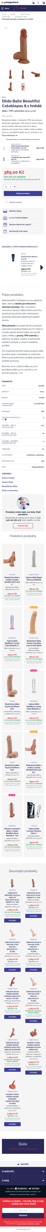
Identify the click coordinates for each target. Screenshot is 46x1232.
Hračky (13, 14)
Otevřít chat (23, 526)
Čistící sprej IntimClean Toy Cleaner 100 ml (20, 147)
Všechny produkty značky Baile (23, 1149)
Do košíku (12, 920)
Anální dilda (6, 17)
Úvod (4, 14)
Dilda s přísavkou (10, 490)
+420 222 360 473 (13, 520)
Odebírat (23, 1215)
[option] (23, 264)
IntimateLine (16, 144)
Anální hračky (25, 14)
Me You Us (15, 155)
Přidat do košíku (23, 193)
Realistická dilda (21, 17)
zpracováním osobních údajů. (28, 1224)
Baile (4, 97)
